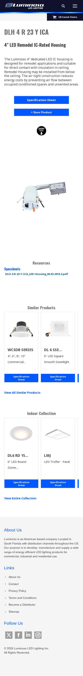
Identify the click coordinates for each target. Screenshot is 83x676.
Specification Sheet (41, 100)
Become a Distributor (22, 604)
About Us (14, 577)
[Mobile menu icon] (75, 6)
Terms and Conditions (22, 597)
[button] (41, 195)
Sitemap (14, 611)
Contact (14, 584)
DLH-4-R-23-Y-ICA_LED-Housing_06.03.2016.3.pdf (36, 274)
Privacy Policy (17, 590)
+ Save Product (41, 112)
